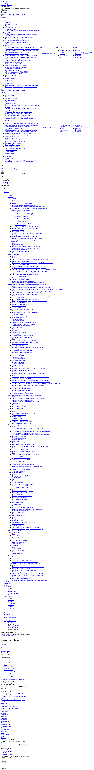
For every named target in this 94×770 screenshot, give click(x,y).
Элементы (11, 676)
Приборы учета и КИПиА (20, 476)
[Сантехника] (23, 21)
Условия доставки (6, 726)
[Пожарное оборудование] (23, 69)
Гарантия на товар (6, 728)
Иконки (10, 675)
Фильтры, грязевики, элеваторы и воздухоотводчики (28, 398)
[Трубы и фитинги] (23, 27)
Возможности (5, 729)
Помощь (3, 723)
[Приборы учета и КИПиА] (23, 62)
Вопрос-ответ (5, 734)
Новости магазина (8, 684)
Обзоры (3, 738)
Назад (10, 195)
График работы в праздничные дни (12, 693)
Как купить (11, 590)
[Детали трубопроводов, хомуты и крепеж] (23, 37)
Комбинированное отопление (10, 705)
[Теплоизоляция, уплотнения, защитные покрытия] (23, 55)
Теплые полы (16, 558)
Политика (4, 719)
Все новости (5, 690)
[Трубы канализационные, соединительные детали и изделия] (23, 31)
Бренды (3, 736)
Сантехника (15, 202)
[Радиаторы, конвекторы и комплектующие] (23, 59)
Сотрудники (4, 714)
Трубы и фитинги (17, 258)
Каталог (10, 197)
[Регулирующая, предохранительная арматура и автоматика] (23, 44)
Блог (2, 733)
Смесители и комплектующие (24, 213)
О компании (4, 711)
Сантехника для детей (8, 706)
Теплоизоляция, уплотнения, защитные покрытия (27, 428)
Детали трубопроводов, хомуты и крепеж (25, 312)
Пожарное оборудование (19, 519)
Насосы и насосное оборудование (22, 491)
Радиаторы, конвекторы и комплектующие (25, 454)
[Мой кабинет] (2, 165)
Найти (3, 761)
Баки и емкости (16, 548)
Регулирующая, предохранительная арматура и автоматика (30, 377)
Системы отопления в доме (9, 708)
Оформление (12, 671)
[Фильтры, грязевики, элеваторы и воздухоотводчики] (23, 49)
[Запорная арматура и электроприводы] (23, 40)
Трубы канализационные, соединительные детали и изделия (31, 287)
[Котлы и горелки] (23, 75)
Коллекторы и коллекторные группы (23, 413)
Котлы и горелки (17, 535)
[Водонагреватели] (23, 24)
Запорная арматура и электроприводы (24, 340)
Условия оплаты (6, 724)
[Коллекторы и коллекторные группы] (23, 52)
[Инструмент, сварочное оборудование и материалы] (23, 85)
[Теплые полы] (23, 82)
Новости (3, 713)
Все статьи (4, 703)
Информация (5, 721)
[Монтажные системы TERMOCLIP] (23, 72)
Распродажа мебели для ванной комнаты (13, 696)
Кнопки (10, 673)
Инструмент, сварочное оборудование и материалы (28, 567)
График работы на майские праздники (13, 700)
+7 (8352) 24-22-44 (6, 1)
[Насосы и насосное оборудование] (23, 65)
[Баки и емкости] (23, 78)
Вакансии (4, 716)
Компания (11, 600)
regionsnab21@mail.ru (9, 635)
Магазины (4, 718)
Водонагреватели (17, 245)
